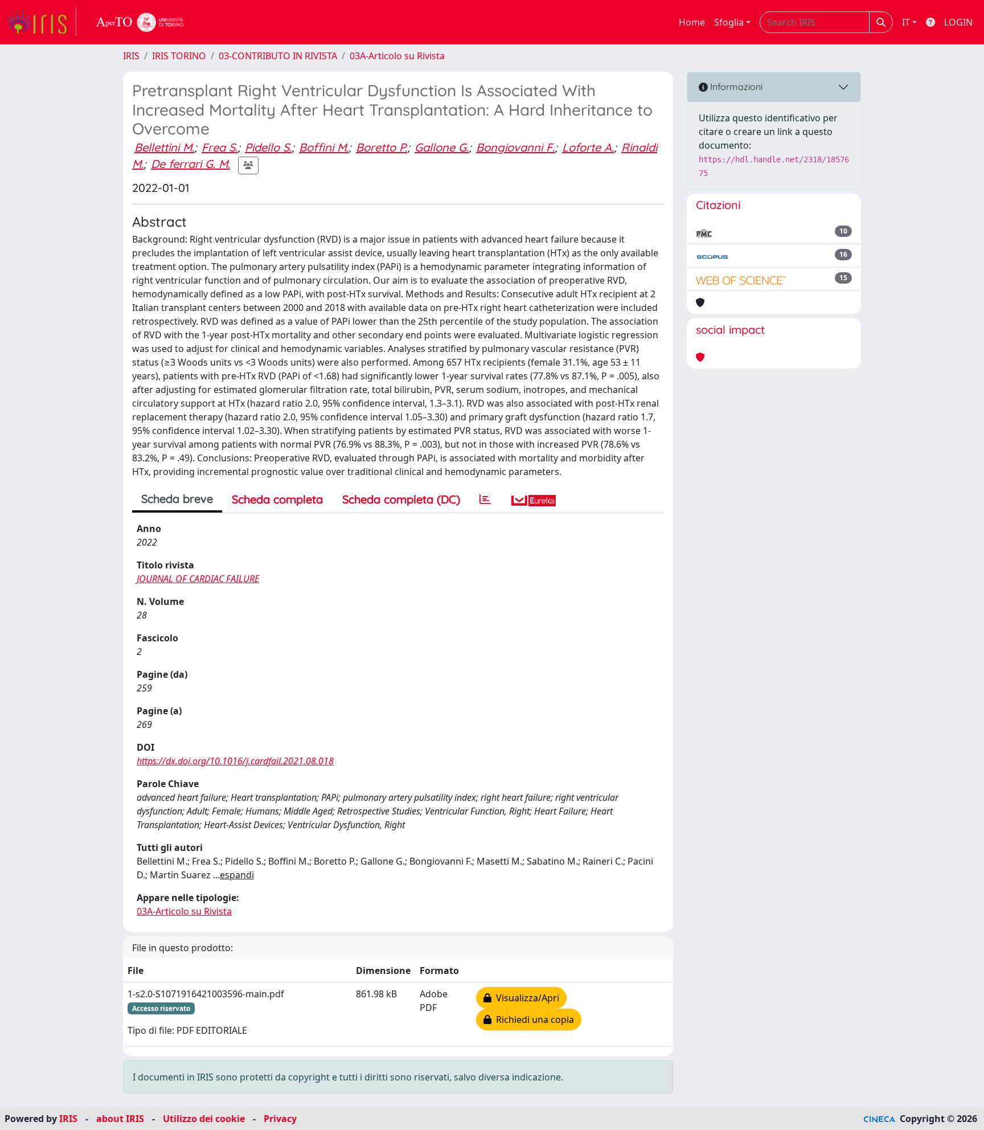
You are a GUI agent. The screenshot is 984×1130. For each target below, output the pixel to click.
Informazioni (735, 86)
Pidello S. (268, 147)
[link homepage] (41, 22)
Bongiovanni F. (515, 147)
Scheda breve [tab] (177, 499)
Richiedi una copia (532, 1019)
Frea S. (219, 147)
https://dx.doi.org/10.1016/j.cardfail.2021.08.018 (235, 761)
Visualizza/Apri (525, 998)
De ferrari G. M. (190, 164)
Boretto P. (381, 147)
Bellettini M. (164, 147)
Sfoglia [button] (729, 22)
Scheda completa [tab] (277, 499)
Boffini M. (323, 147)
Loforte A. (588, 147)
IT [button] (906, 22)
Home (692, 22)
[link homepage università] (140, 22)
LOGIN (958, 22)
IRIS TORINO (179, 56)
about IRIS (120, 1118)
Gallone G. (442, 147)
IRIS (131, 56)
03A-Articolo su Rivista (397, 56)
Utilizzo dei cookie (204, 1118)
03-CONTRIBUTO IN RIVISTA (278, 56)
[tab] (485, 499)
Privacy (280, 1118)
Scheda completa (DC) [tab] (401, 499)
